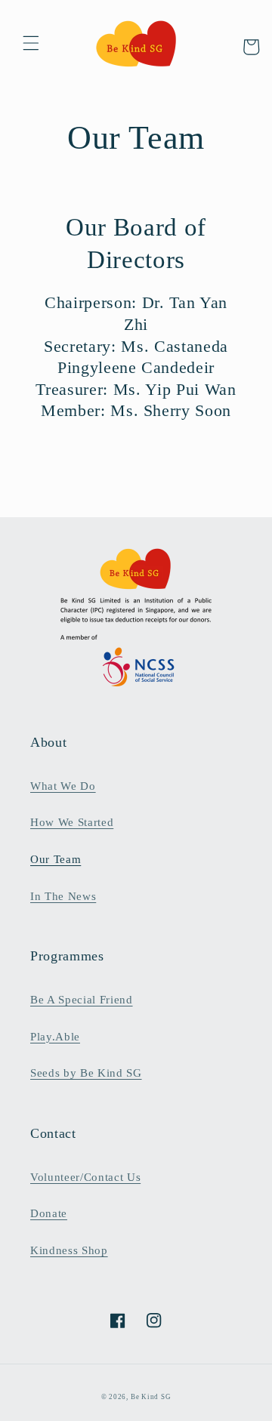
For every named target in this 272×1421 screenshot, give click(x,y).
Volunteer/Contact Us (85, 1176)
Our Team (55, 858)
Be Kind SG (151, 1397)
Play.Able (55, 1036)
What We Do (63, 785)
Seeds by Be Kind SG (86, 1072)
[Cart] (251, 47)
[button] (31, 43)
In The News (63, 895)
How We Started (71, 821)
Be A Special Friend (81, 999)
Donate (48, 1213)
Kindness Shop (69, 1250)
